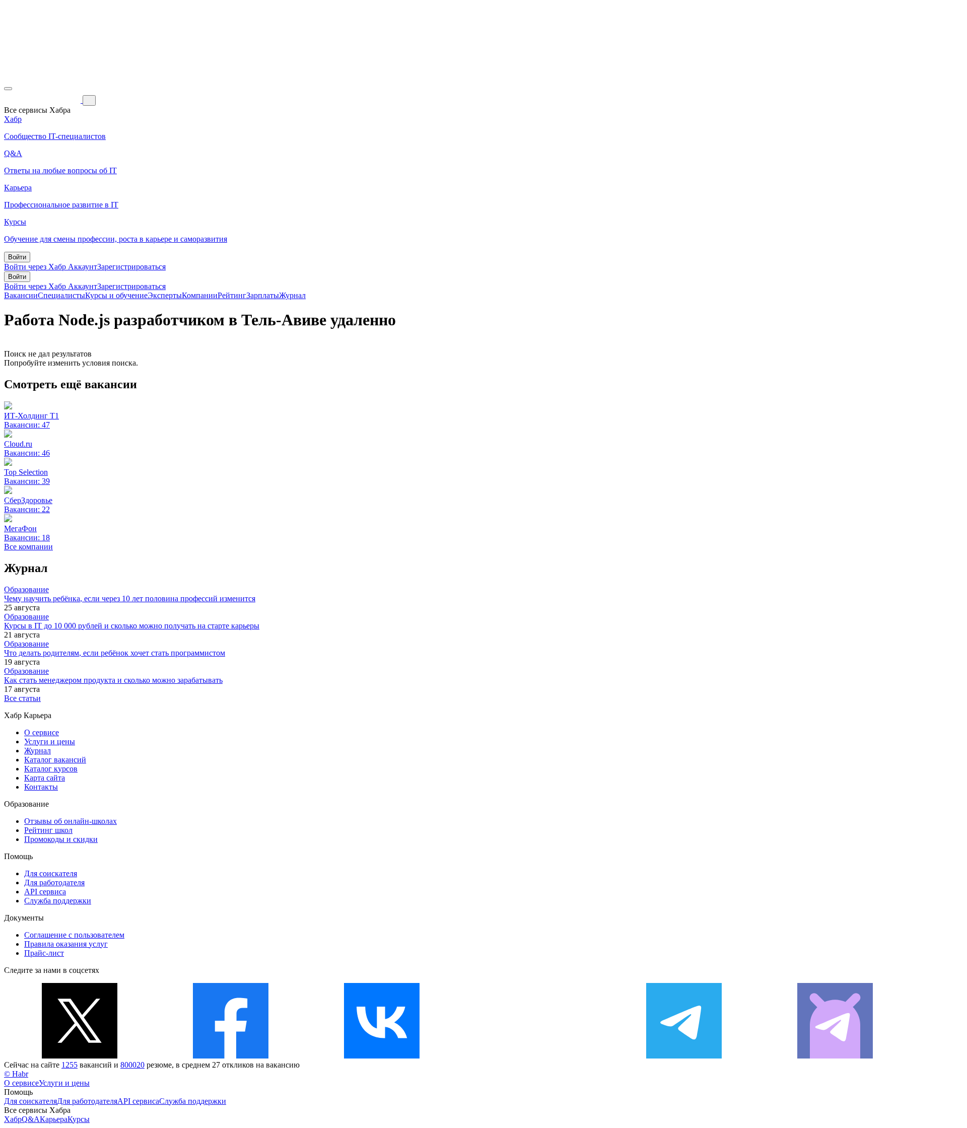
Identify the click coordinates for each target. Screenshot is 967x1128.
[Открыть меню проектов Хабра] (8, 88)
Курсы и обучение (116, 295)
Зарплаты (262, 295)
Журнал (292, 295)
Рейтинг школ (48, 830)
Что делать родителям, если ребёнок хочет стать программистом (114, 653)
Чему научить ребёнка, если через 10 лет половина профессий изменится (129, 598)
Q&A (31, 1119)
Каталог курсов (51, 768)
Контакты (41, 787)
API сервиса (45, 891)
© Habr (16, 1074)
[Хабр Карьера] (43, 100)
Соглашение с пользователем (74, 935)
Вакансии (21, 295)
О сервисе (41, 732)
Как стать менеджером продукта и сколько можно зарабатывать (113, 680)
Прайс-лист (44, 953)
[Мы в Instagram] (532, 1055)
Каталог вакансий (55, 759)
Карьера (53, 1119)
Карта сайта (44, 777)
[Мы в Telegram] (683, 1055)
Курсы (78, 1119)
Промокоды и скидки (61, 839)
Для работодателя (54, 882)
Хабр (13, 1119)
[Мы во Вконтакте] (381, 1055)
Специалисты (61, 295)
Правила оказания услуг (66, 944)
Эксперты (165, 295)
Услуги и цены (49, 741)
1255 (69, 1065)
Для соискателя (50, 873)
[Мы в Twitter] (79, 1055)
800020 (132, 1065)
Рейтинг (232, 295)
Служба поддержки (57, 900)
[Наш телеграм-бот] (835, 1055)
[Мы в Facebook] (230, 1055)
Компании (200, 295)
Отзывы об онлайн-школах (70, 821)
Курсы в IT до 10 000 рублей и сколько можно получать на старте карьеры (131, 625)
